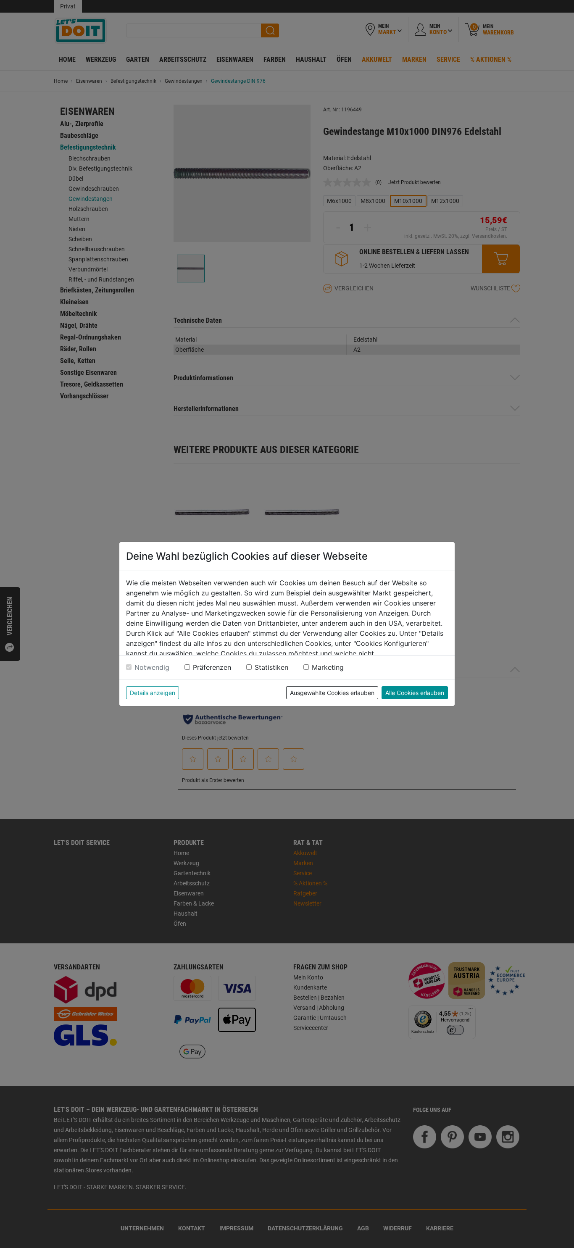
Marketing (328, 667)
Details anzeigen (152, 692)
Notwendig (151, 667)
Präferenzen (212, 667)
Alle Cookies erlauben (414, 692)
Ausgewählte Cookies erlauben (332, 692)
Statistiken (271, 667)
